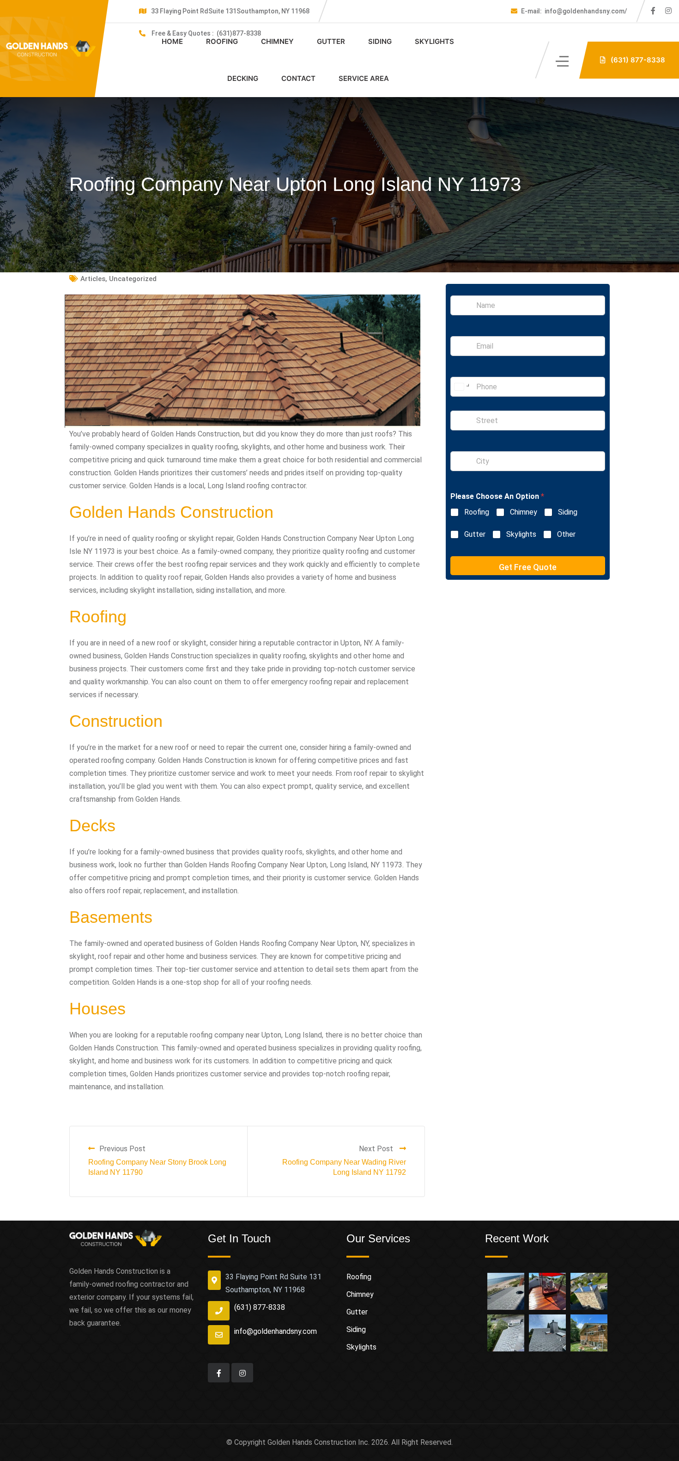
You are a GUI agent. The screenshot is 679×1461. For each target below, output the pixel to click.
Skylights (434, 41)
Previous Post (122, 1149)
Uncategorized (133, 279)
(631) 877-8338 (259, 1307)
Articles (92, 279)
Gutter (331, 41)
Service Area (364, 78)
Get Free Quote (528, 567)
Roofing (222, 41)
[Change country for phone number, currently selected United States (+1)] (461, 387)
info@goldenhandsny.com (275, 1331)
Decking (242, 78)
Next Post (377, 1149)
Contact (298, 78)
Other (566, 534)
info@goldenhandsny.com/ (574, 11)
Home (172, 41)
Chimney (277, 41)
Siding (380, 41)
